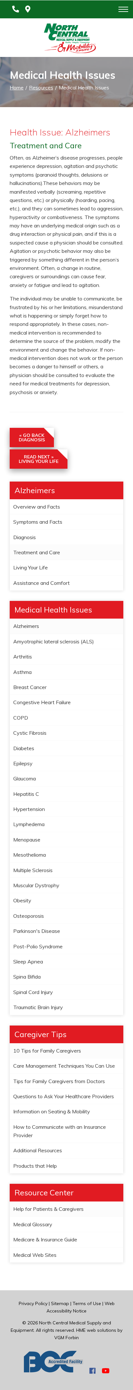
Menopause (26, 839)
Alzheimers (26, 626)
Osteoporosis (28, 916)
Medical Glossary (32, 1224)
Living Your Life (30, 567)
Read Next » (38, 459)
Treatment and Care (36, 552)
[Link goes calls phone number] (14, 9)
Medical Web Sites (34, 1255)
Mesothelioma (29, 854)
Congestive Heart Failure (42, 702)
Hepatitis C (26, 794)
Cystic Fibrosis (29, 733)
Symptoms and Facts (37, 522)
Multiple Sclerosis (33, 870)
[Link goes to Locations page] (27, 9)
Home (17, 87)
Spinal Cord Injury (33, 992)
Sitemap (60, 1303)
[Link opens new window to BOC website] (53, 1370)
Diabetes (23, 748)
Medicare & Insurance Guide (45, 1239)
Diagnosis (24, 537)
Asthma (22, 672)
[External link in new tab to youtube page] (105, 1370)
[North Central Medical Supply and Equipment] (66, 39)
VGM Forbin (66, 1337)
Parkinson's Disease (36, 931)
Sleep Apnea (28, 961)
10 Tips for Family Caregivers (47, 1050)
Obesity (22, 900)
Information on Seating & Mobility (51, 1111)
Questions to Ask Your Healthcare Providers (63, 1096)
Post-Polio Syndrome (38, 946)
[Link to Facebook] (92, 1370)
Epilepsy (23, 763)
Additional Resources (37, 1150)
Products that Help (35, 1166)
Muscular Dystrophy (36, 885)
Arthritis (22, 656)
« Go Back (32, 437)
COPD (20, 717)
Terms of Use (87, 1303)
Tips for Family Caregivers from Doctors (59, 1081)
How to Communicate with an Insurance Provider (59, 1131)
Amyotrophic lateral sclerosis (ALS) (53, 641)
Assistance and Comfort (41, 583)
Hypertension (29, 809)
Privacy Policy (33, 1303)
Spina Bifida (27, 976)
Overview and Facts (36, 506)
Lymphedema (29, 824)
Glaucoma (24, 778)
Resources (41, 87)
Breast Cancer (29, 687)
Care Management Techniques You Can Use (64, 1066)
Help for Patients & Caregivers (48, 1209)
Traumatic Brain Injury (38, 1007)
